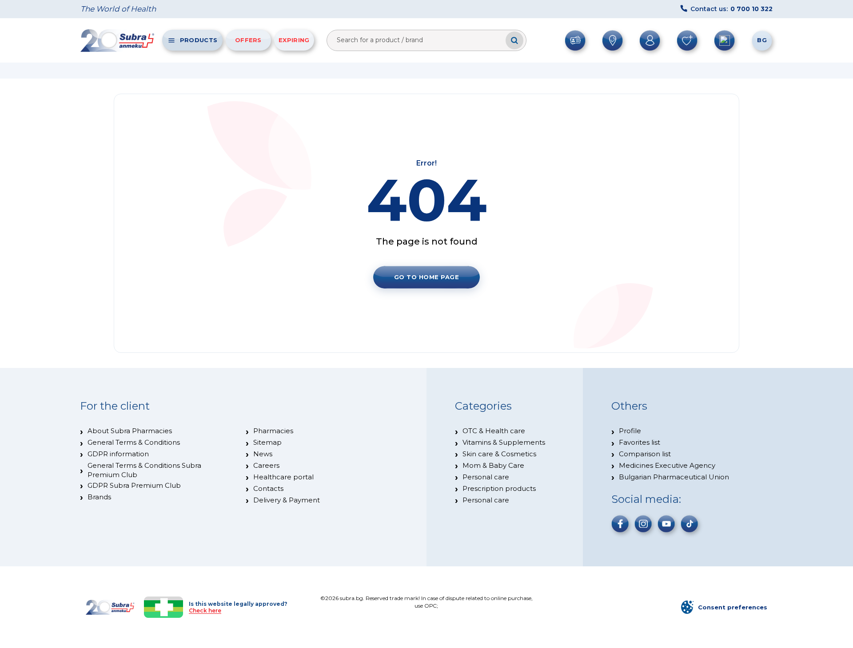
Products (198, 39)
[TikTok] (689, 524)
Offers (248, 39)
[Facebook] (620, 524)
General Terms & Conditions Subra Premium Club (144, 469)
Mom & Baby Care (493, 465)
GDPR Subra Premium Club (134, 485)
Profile (630, 431)
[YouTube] (666, 524)
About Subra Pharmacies (130, 431)
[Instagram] (643, 524)
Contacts (268, 488)
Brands (99, 497)
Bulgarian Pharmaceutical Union (674, 477)
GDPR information (118, 454)
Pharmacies (273, 431)
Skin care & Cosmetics (499, 454)
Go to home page (426, 277)
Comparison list (645, 454)
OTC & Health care (493, 431)
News (262, 454)
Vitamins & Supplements (503, 442)
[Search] (514, 40)
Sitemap (267, 442)
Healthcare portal (283, 477)
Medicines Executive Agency (667, 465)
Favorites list (639, 442)
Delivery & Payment (286, 500)
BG (762, 39)
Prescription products (499, 488)
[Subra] (118, 40)
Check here (205, 610)
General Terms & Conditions (134, 442)
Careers (266, 465)
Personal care (485, 477)
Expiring (294, 39)
